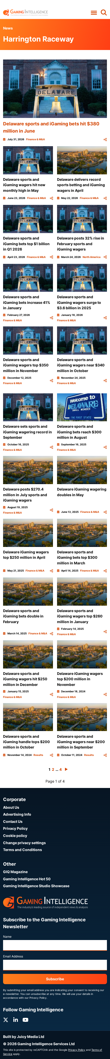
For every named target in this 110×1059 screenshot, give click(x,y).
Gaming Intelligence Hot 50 (27, 879)
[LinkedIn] (15, 1020)
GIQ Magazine (15, 872)
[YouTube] (25, 1020)
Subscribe (55, 979)
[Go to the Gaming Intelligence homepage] (25, 12)
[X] (5, 1020)
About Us (11, 807)
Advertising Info (17, 814)
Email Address (13, 956)
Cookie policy (15, 835)
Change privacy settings (24, 843)
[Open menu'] (94, 13)
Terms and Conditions (22, 849)
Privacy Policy (15, 828)
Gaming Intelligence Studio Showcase (36, 886)
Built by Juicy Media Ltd (23, 1036)
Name (7, 936)
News (8, 28)
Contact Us (13, 821)
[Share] (105, 139)
